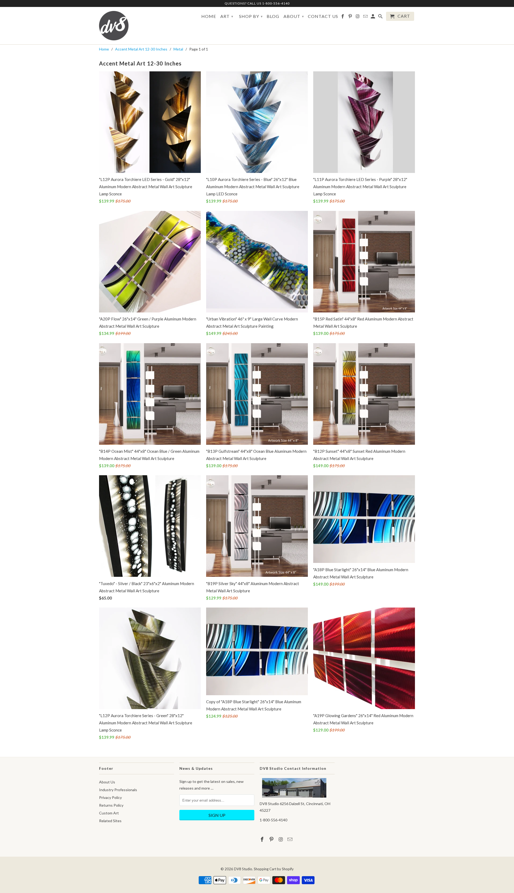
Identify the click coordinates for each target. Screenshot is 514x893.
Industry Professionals (118, 789)
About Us (107, 782)
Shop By (251, 16)
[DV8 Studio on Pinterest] (350, 17)
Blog (273, 16)
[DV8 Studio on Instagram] (358, 17)
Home (208, 16)
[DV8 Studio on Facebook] (343, 17)
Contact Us (323, 16)
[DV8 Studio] (113, 25)
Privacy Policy (110, 797)
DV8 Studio (243, 869)
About (294, 16)
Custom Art (109, 813)
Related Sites (110, 820)
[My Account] (373, 17)
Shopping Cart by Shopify (274, 869)
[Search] (380, 17)
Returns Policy (111, 805)
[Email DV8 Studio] (365, 17)
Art (226, 16)
